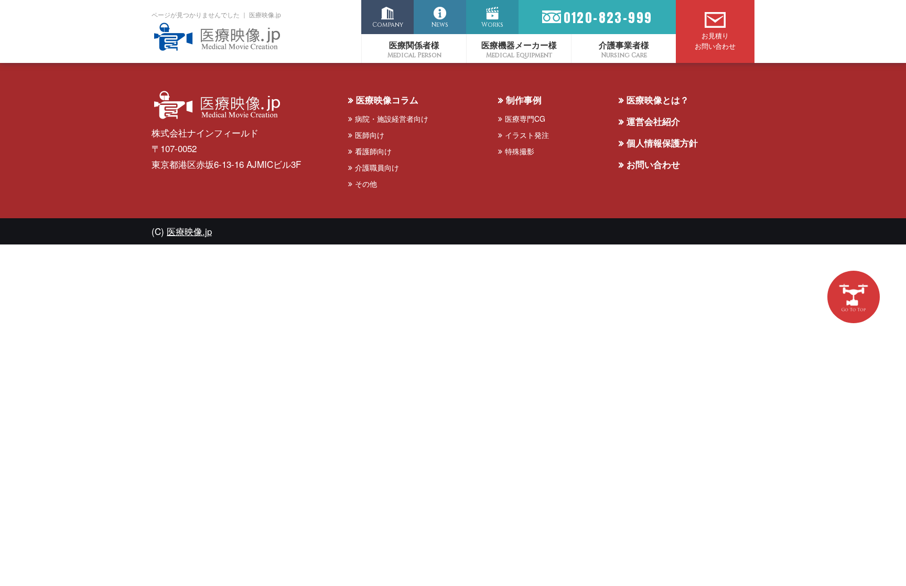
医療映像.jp (189, 231)
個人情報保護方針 (662, 142)
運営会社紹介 (653, 121)
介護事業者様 (624, 45)
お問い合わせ (653, 164)
